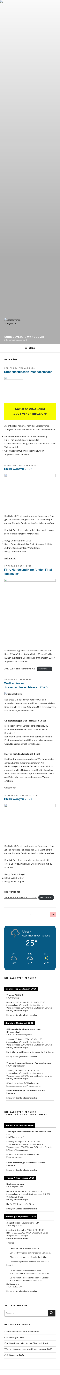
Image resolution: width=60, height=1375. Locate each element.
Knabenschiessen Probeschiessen (28, 372)
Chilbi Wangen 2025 (18, 469)
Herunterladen (44, 669)
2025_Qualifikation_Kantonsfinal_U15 (19, 669)
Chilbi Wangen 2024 (18, 799)
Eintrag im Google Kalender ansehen (21, 1015)
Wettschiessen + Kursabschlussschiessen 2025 (28, 1349)
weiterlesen (10, 558)
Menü (32, 348)
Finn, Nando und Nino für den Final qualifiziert (26, 1343)
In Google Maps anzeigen (17, 1011)
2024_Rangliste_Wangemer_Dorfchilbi (20, 897)
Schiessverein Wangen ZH (24, 337)
